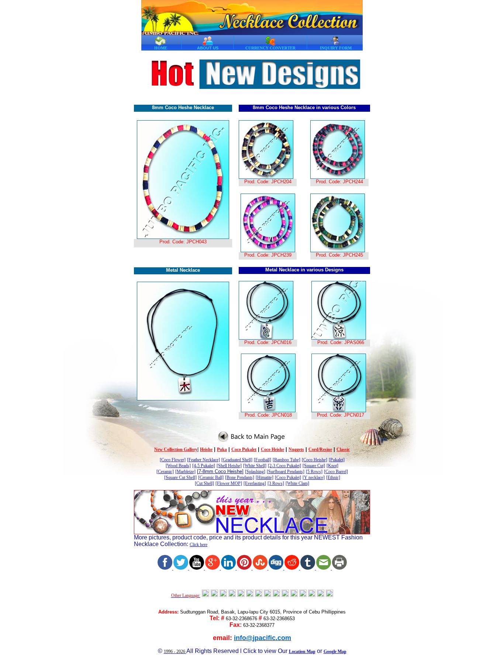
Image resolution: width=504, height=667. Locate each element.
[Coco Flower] (173, 459)
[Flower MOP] (228, 483)
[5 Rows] (314, 471)
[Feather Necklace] (203, 459)
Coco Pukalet (243, 449)
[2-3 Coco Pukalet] (284, 465)
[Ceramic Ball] (211, 477)
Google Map (335, 651)
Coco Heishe (272, 449)
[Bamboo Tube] (286, 459)
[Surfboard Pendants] (285, 471)
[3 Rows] (275, 483)
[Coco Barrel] (336, 471)
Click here (198, 544)
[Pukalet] (337, 459)
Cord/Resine (320, 449)
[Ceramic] (165, 471)
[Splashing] (255, 471)
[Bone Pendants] (239, 477)
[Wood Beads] (178, 465)
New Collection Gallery (175, 449)
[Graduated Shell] (236, 459)
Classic (343, 449)
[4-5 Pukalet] (203, 465)
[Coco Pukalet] (288, 477)
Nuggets (296, 449)
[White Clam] (297, 483)
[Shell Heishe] (229, 465)
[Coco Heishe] (314, 459)
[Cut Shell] (204, 483)
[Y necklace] (314, 477)
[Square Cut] (314, 465)
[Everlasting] (255, 483)
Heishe (206, 449)
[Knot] (332, 465)
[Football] (262, 459)
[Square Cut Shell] (180, 477)
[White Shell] (254, 465)
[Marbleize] (185, 471)
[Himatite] (264, 477)
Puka (222, 449)
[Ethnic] (333, 477)
